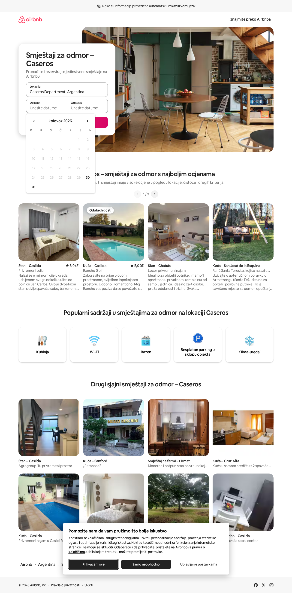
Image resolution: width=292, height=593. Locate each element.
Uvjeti (88, 585)
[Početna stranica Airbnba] (30, 19)
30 (88, 177)
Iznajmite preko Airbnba (250, 19)
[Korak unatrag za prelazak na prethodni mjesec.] (34, 121)
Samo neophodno (146, 564)
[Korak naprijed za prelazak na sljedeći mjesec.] (87, 121)
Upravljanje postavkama (198, 564)
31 (33, 187)
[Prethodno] (137, 194)
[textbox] (46, 108)
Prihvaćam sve (93, 564)
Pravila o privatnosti (65, 585)
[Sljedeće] (154, 194)
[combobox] (67, 92)
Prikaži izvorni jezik (182, 6)
